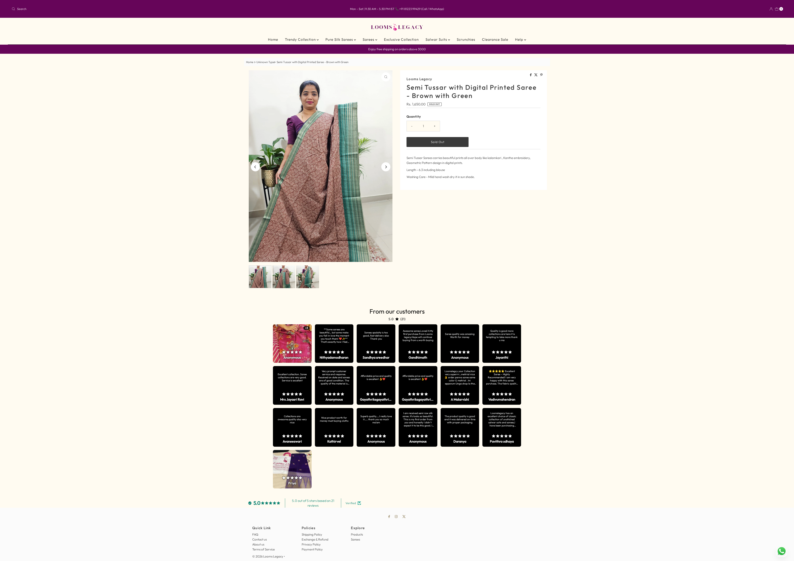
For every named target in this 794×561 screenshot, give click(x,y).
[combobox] (138, 9)
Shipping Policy (312, 534)
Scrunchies (466, 39)
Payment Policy (312, 549)
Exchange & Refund (315, 539)
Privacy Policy (311, 544)
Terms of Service (263, 549)
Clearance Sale (495, 39)
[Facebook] (389, 516)
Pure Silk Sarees (339, 39)
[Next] (385, 166)
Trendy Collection (301, 39)
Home (273, 39)
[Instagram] (396, 516)
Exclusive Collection (401, 39)
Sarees (369, 39)
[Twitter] (404, 516)
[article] (292, 343)
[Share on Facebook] (531, 75)
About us (258, 544)
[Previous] (255, 166)
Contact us (259, 539)
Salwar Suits (437, 39)
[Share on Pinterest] (541, 75)
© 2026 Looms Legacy (267, 556)
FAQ (255, 534)
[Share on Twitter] (536, 75)
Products (357, 534)
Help (519, 39)
